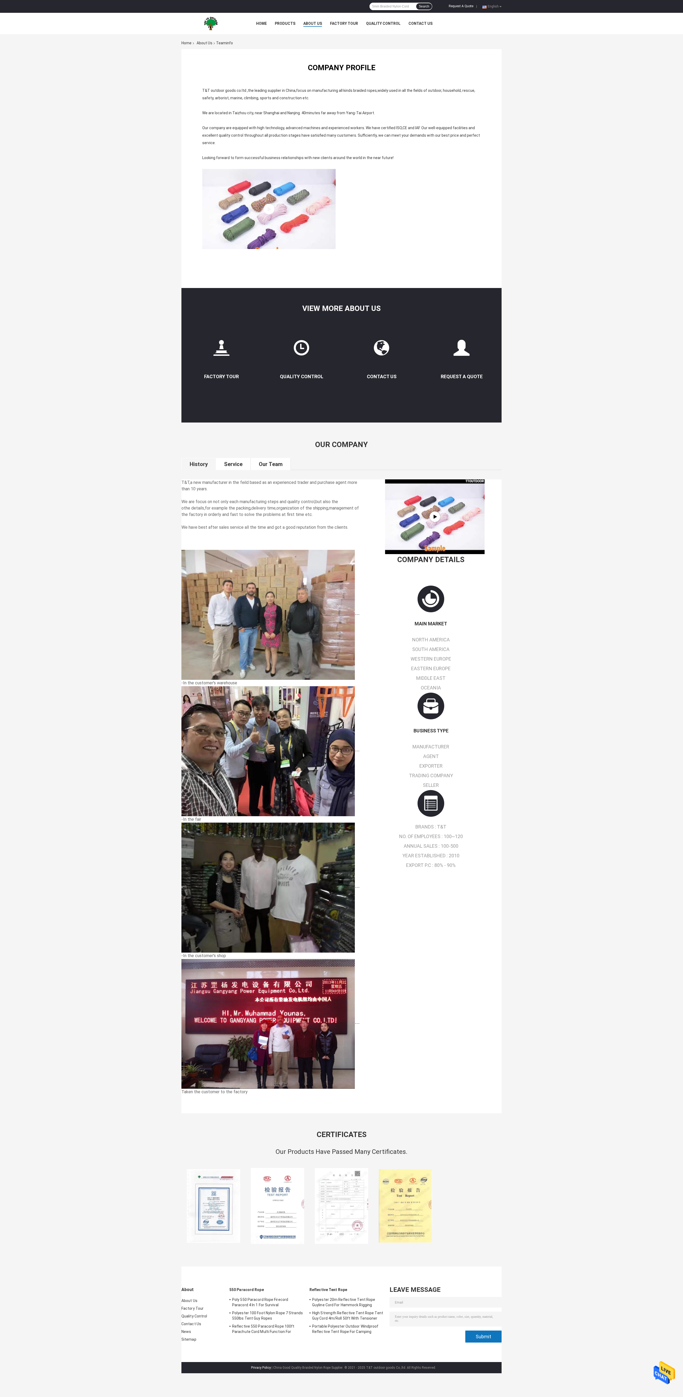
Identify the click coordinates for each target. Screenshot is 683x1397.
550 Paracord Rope (246, 1290)
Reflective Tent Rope (328, 1290)
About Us (312, 23)
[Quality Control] (301, 350)
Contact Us (420, 23)
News (186, 1331)
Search (424, 6)
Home (261, 23)
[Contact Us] (381, 350)
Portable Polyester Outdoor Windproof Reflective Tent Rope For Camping (345, 1329)
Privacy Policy (261, 1368)
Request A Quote (461, 6)
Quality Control (383, 23)
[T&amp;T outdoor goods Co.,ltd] (210, 23)
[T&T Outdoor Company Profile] (434, 516)
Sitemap (188, 1339)
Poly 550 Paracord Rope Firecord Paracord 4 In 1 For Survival (260, 1302)
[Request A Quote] (461, 350)
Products (285, 23)
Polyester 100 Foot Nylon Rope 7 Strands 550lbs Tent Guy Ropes (267, 1315)
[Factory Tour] (221, 350)
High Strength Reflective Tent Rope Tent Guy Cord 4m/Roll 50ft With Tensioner (347, 1315)
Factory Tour (344, 23)
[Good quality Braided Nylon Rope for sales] (213, 1206)
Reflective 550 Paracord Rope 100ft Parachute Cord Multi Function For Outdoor (263, 1329)
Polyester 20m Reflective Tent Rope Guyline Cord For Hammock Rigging (343, 1302)
